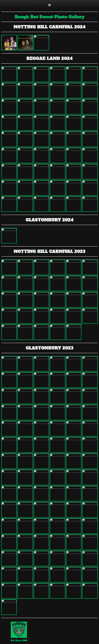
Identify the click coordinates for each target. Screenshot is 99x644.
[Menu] (49, 5)
